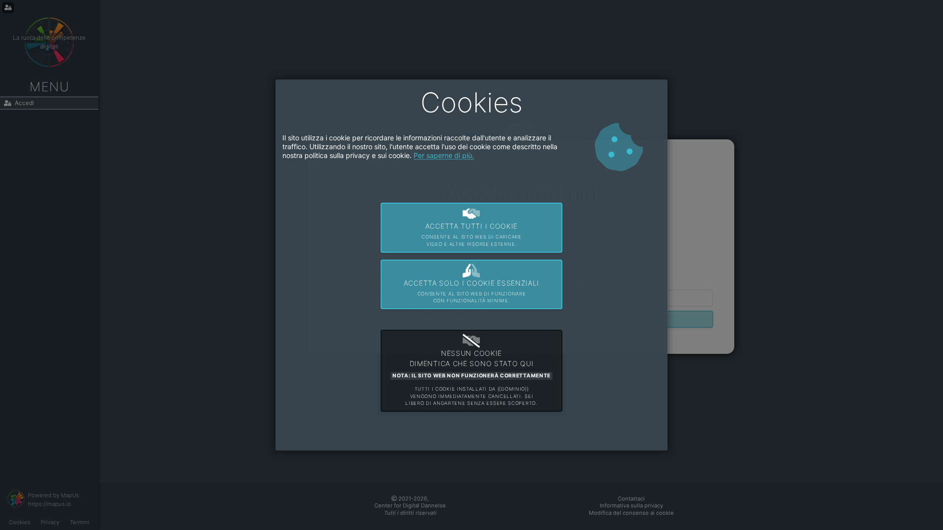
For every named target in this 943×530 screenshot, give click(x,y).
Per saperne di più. (444, 155)
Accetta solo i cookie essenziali (471, 291)
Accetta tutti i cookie (471, 234)
